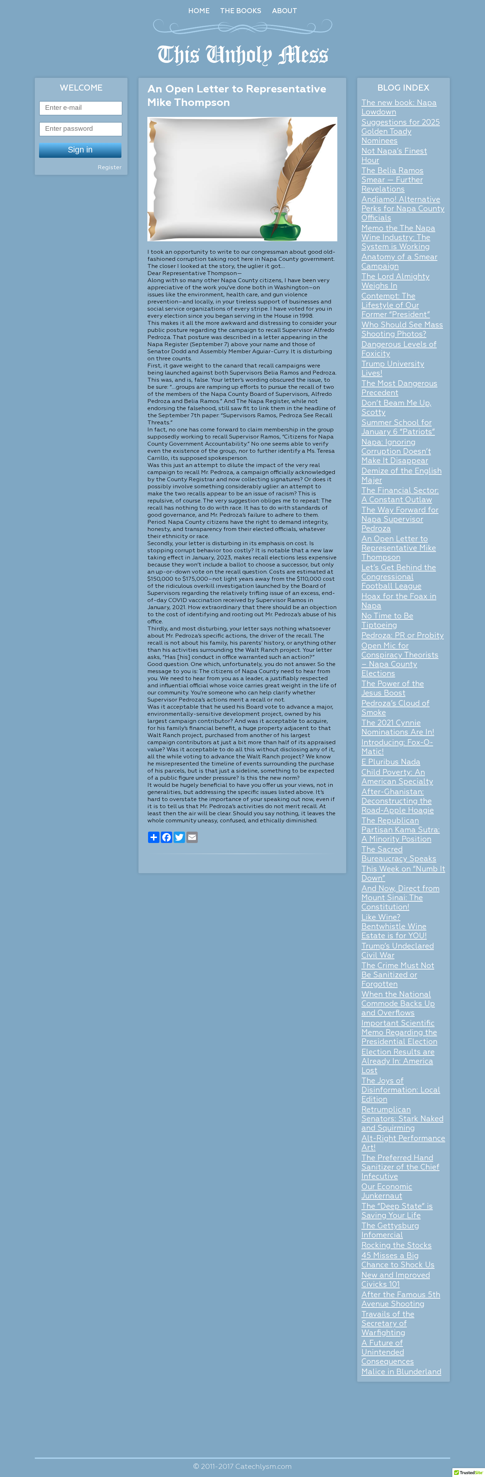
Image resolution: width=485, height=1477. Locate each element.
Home (198, 11)
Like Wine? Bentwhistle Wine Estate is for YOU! (394, 927)
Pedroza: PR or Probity (402, 636)
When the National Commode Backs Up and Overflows (398, 1004)
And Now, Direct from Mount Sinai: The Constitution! (400, 898)
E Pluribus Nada (390, 762)
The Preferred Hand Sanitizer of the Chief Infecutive (400, 1168)
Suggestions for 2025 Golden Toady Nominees (400, 132)
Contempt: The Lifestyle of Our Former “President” (395, 306)
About (284, 11)
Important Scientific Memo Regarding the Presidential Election (399, 1033)
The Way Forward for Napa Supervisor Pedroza (399, 520)
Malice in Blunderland (401, 1372)
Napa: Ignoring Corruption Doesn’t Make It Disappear (396, 452)
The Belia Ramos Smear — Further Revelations (392, 180)
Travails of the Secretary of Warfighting (387, 1324)
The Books (240, 11)
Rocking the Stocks (396, 1246)
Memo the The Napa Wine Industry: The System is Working (398, 238)
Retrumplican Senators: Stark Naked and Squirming (402, 1119)
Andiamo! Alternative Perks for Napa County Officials (403, 209)
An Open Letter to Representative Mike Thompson (398, 549)
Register (109, 168)
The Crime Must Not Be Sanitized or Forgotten (397, 975)
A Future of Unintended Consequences (387, 1353)
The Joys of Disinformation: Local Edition (400, 1090)
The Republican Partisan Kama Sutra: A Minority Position (400, 830)
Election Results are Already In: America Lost (398, 1062)
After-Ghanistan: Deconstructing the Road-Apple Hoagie (397, 802)
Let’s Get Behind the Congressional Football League (398, 577)
